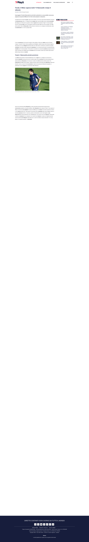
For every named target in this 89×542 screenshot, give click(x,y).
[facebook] (38, 524)
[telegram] (53, 524)
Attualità (38, 2)
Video (68, 2)
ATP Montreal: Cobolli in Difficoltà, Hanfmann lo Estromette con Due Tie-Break (67, 33)
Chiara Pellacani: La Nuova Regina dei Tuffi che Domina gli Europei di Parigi (67, 42)
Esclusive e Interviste (59, 2)
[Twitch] (50, 524)
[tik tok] (47, 524)
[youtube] (41, 524)
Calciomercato (47, 2)
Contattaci (57, 532)
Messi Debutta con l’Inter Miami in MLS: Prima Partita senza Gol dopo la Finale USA (67, 47)
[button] (72, 2)
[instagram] (35, 524)
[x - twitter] (44, 524)
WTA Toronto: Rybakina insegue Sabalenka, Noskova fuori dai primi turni (67, 23)
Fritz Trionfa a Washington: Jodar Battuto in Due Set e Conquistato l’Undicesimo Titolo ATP (67, 38)
